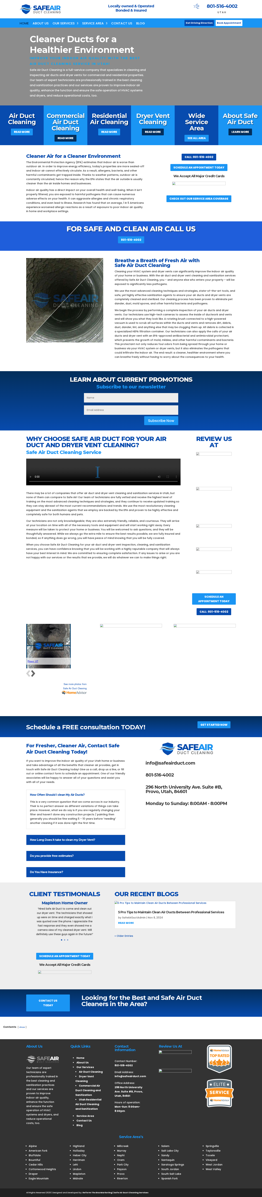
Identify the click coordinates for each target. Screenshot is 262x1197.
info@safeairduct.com (170, 763)
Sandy (165, 1155)
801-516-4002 (222, 6)
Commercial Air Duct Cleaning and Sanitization (88, 1090)
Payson (122, 1169)
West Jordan (214, 1164)
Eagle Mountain (39, 1178)
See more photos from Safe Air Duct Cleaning (75, 686)
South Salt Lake (171, 1174)
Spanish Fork (169, 1178)
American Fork (38, 1150)
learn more (240, 132)
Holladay (79, 1150)
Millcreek (123, 1146)
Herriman (79, 1160)
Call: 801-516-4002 (199, 157)
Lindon (77, 1169)
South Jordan (170, 1169)
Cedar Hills (36, 1164)
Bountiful (34, 1160)
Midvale (78, 1178)
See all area (196, 138)
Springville (212, 1146)
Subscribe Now (161, 420)
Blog (140, 23)
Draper (33, 1174)
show (22, 1027)
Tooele (210, 1155)
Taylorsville (213, 1150)
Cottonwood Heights (42, 1169)
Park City (123, 1164)
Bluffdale (35, 1155)
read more (126, 923)
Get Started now (214, 725)
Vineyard (211, 1160)
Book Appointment (229, 23)
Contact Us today (48, 1003)
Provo (121, 1174)
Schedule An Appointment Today (198, 167)
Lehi (75, 1164)
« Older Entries (124, 936)
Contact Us (121, 23)
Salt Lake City (170, 1150)
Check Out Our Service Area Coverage (198, 199)
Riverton (122, 1178)
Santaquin (167, 1160)
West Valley (213, 1169)
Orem (120, 1160)
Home (24, 23)
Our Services (64, 23)
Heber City (79, 1155)
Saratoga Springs (172, 1164)
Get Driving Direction (199, 23)
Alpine (33, 1146)
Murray (121, 1150)
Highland (78, 1146)
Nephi (120, 1155)
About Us (41, 23)
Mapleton (79, 1174)
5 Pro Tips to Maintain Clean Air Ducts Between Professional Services (171, 912)
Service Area (93, 23)
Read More (22, 132)
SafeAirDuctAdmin (134, 917)
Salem (165, 1146)
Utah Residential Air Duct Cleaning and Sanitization (88, 1104)
